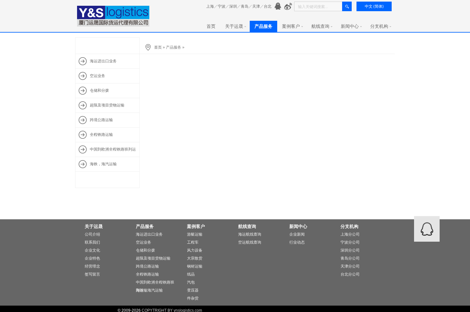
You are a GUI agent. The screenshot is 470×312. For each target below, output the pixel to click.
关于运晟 (234, 26)
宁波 (221, 6)
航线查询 (320, 26)
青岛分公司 (350, 258)
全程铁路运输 (147, 274)
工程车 (193, 242)
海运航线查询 (249, 234)
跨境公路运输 (147, 266)
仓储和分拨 (145, 250)
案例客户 (291, 26)
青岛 (244, 6)
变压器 (193, 290)
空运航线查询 (249, 242)
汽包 (191, 282)
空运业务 (143, 242)
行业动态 (297, 242)
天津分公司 (350, 266)
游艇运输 (194, 234)
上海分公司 (350, 234)
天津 (256, 6)
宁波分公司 (350, 242)
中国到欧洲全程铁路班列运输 (155, 283)
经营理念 (92, 266)
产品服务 (263, 26)
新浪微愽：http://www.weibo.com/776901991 (288, 7)
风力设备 (194, 250)
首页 (211, 26)
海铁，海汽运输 (149, 290)
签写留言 (92, 274)
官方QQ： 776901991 (279, 7)
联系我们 (92, 242)
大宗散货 (194, 258)
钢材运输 (194, 266)
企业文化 (92, 250)
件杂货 (193, 298)
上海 (210, 6)
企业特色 (92, 258)
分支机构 (379, 26)
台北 (267, 6)
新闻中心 (350, 26)
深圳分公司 (350, 250)
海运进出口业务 (149, 234)
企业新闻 (297, 234)
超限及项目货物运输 (153, 258)
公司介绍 (92, 234)
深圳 (233, 6)
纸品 (191, 274)
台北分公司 (350, 274)
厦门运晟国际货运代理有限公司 (113, 16)
